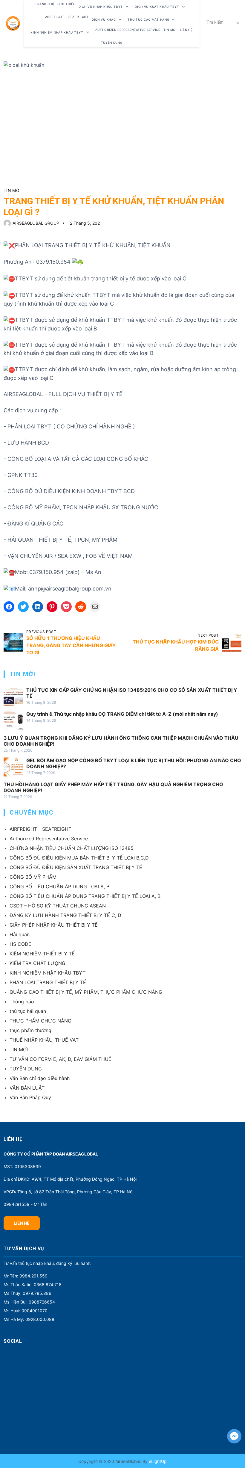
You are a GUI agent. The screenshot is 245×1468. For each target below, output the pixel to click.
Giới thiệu (66, 4)
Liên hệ (186, 29)
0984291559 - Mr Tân (25, 1204)
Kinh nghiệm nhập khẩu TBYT (56, 32)
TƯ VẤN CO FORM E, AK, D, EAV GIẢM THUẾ (60, 1059)
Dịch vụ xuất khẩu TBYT (157, 6)
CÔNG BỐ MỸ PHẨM (33, 877)
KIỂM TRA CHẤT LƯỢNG (37, 963)
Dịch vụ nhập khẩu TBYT (101, 6)
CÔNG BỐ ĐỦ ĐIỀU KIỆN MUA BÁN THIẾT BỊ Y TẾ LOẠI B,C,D (79, 858)
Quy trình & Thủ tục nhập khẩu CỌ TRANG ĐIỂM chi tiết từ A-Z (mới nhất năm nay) (122, 714)
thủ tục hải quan (28, 1011)
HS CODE (20, 944)
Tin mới (170, 29)
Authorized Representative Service (127, 29)
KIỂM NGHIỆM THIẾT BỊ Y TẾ (42, 954)
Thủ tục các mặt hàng (148, 19)
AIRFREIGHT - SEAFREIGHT (67, 17)
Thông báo (22, 1002)
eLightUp (157, 1461)
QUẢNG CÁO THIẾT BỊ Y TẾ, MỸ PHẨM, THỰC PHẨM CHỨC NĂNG (86, 992)
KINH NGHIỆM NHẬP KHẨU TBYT (47, 973)
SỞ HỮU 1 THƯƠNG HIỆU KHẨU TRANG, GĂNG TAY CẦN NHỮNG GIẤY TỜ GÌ (71, 645)
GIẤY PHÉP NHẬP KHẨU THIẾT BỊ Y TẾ (54, 925)
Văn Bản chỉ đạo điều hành (40, 1078)
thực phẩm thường (30, 1030)
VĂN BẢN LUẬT (27, 1088)
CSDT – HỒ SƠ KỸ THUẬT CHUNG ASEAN (58, 906)
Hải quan (20, 934)
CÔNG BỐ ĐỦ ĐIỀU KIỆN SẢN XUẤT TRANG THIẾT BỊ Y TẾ (76, 867)
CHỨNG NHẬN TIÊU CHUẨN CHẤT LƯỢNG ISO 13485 (72, 848)
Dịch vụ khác (104, 19)
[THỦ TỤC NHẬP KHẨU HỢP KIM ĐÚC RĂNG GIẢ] (231, 642)
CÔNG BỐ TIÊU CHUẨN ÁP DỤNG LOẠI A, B (59, 886)
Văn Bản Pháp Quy (30, 1097)
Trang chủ (44, 4)
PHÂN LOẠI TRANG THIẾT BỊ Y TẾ (48, 982)
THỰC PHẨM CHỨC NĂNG (40, 1021)
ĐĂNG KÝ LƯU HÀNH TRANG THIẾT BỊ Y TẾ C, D (65, 915)
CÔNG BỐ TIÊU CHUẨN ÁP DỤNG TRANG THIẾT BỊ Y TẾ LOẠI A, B (85, 896)
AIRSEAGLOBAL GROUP (36, 223)
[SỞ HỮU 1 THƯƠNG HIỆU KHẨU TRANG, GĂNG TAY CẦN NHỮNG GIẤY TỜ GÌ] (13, 642)
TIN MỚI (12, 190)
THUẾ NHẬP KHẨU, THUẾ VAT (44, 1040)
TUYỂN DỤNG (111, 42)
